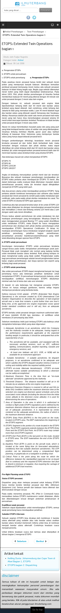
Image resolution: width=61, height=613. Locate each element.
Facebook (28, 17)
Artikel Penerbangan (14, 32)
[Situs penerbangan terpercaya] (30, 4)
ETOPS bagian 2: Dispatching (22, 565)
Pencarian (45, 10)
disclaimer (10, 576)
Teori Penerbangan (35, 32)
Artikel (20, 60)
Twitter (34, 17)
